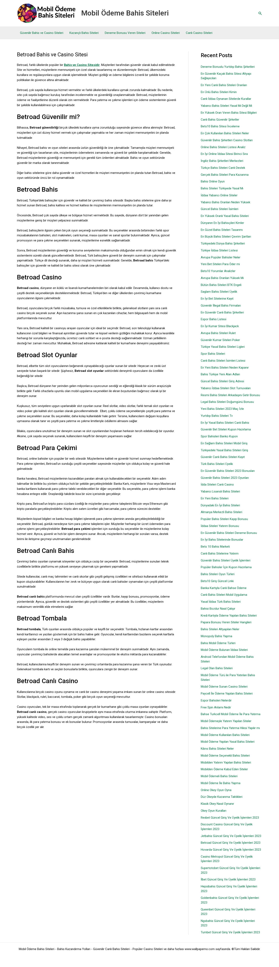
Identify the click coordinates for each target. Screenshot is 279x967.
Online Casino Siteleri (166, 33)
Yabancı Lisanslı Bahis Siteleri (220, 491)
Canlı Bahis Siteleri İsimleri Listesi (223, 360)
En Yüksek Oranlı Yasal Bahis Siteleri (225, 216)
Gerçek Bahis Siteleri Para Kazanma (225, 175)
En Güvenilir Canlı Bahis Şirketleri (222, 312)
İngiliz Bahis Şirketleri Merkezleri (222, 161)
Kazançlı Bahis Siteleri (84, 33)
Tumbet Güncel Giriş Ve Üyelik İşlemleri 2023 (230, 932)
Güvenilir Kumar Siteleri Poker (220, 340)
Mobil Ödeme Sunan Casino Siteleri (224, 686)
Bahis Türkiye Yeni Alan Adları (220, 374)
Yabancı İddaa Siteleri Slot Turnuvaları (226, 388)
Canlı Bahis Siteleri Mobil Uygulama (224, 595)
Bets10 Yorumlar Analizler (218, 271)
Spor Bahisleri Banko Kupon (219, 436)
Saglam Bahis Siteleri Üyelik (219, 291)
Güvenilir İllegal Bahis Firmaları (221, 305)
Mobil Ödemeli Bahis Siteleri (219, 776)
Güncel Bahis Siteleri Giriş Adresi (222, 381)
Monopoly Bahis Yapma (216, 636)
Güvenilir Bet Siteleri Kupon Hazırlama (226, 429)
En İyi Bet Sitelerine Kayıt (217, 298)
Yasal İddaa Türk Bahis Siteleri (221, 602)
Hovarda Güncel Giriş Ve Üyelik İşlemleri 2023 (231, 849)
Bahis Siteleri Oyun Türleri (217, 574)
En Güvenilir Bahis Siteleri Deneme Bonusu (229, 533)
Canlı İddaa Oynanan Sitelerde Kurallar (226, 99)
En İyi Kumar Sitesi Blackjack (220, 326)
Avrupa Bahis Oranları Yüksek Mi (222, 278)
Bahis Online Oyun (213, 181)
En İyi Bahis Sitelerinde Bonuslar (222, 539)
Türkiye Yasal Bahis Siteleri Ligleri (223, 347)
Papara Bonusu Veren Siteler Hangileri (226, 622)
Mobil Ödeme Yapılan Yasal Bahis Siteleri (227, 742)
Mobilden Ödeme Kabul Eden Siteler (224, 769)
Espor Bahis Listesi (213, 319)
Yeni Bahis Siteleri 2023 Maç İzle (222, 409)
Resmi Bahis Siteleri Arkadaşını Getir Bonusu (230, 395)
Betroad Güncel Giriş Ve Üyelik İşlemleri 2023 (230, 843)
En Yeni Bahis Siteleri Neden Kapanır (225, 367)
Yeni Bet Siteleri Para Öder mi (220, 264)
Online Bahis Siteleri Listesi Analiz (223, 147)
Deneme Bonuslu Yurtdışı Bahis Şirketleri (228, 67)
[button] (260, 13)
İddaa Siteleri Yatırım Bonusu (220, 526)
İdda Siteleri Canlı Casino (217, 484)
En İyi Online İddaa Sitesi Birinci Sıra (224, 154)
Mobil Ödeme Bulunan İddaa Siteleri (224, 650)
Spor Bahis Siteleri (213, 354)
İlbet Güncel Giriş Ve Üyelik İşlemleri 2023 (228, 879)
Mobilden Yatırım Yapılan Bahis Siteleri (226, 762)
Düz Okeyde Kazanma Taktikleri (221, 797)
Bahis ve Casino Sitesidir (82, 65)
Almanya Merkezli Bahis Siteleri (221, 512)
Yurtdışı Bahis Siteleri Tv (217, 416)
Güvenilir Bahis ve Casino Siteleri (41, 33)
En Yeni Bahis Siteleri (215, 498)
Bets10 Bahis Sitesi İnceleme (220, 126)
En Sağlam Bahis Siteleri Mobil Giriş (224, 443)
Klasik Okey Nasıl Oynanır (217, 804)
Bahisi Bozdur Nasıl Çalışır (218, 608)
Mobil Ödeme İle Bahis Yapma (220, 783)
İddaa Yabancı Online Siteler (219, 195)
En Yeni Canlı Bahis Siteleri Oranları (224, 85)
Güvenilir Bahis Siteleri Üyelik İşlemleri (225, 560)
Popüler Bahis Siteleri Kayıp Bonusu (224, 519)
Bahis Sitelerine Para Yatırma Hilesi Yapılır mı (230, 728)
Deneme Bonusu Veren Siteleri (125, 33)
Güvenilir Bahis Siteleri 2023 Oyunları (225, 478)
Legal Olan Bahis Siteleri (217, 668)
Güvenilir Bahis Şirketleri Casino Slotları (227, 140)
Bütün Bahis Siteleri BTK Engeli (221, 285)
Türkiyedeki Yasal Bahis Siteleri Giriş (224, 450)
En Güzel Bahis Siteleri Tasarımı (222, 230)
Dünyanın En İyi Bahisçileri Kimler (222, 223)
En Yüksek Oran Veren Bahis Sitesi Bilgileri (229, 112)
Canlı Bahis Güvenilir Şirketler (220, 119)
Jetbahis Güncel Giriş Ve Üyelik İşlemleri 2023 (231, 836)
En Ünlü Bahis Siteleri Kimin (219, 92)
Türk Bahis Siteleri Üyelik (217, 464)
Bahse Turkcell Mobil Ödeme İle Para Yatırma (230, 714)
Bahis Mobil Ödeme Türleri (218, 643)
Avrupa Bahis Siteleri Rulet (218, 333)
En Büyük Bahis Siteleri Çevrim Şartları (226, 236)
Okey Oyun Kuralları (213, 811)
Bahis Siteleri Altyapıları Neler (220, 629)
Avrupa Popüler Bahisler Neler (220, 257)
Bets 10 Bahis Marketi (215, 546)
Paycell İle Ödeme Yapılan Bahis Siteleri (227, 693)
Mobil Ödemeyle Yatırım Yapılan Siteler (226, 721)
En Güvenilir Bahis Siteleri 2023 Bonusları (228, 471)
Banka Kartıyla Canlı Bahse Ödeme (224, 588)
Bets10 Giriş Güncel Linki (217, 581)
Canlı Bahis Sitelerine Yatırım (220, 553)
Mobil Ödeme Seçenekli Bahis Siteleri (225, 755)
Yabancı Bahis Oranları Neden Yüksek (225, 202)
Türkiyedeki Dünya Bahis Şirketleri (223, 243)
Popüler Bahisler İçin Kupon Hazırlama (226, 567)
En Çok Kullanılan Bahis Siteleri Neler (225, 133)
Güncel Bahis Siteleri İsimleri (219, 209)
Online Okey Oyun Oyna (216, 790)
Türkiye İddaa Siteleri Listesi (219, 250)
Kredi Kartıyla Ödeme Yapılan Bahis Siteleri (229, 615)
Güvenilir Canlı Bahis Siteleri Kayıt (223, 457)
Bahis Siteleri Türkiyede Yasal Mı (222, 188)
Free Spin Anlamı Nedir (216, 707)
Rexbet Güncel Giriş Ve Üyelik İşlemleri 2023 (230, 817)
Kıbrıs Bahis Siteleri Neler (217, 748)
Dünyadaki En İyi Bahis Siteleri (220, 505)
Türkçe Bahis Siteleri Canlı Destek (223, 168)
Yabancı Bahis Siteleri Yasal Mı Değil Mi (226, 106)
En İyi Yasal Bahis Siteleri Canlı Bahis (225, 423)
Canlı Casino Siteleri (199, 33)
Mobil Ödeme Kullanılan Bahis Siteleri (225, 735)
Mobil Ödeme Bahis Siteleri (125, 13)
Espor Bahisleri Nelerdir (216, 700)
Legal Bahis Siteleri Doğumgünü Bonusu (227, 402)
